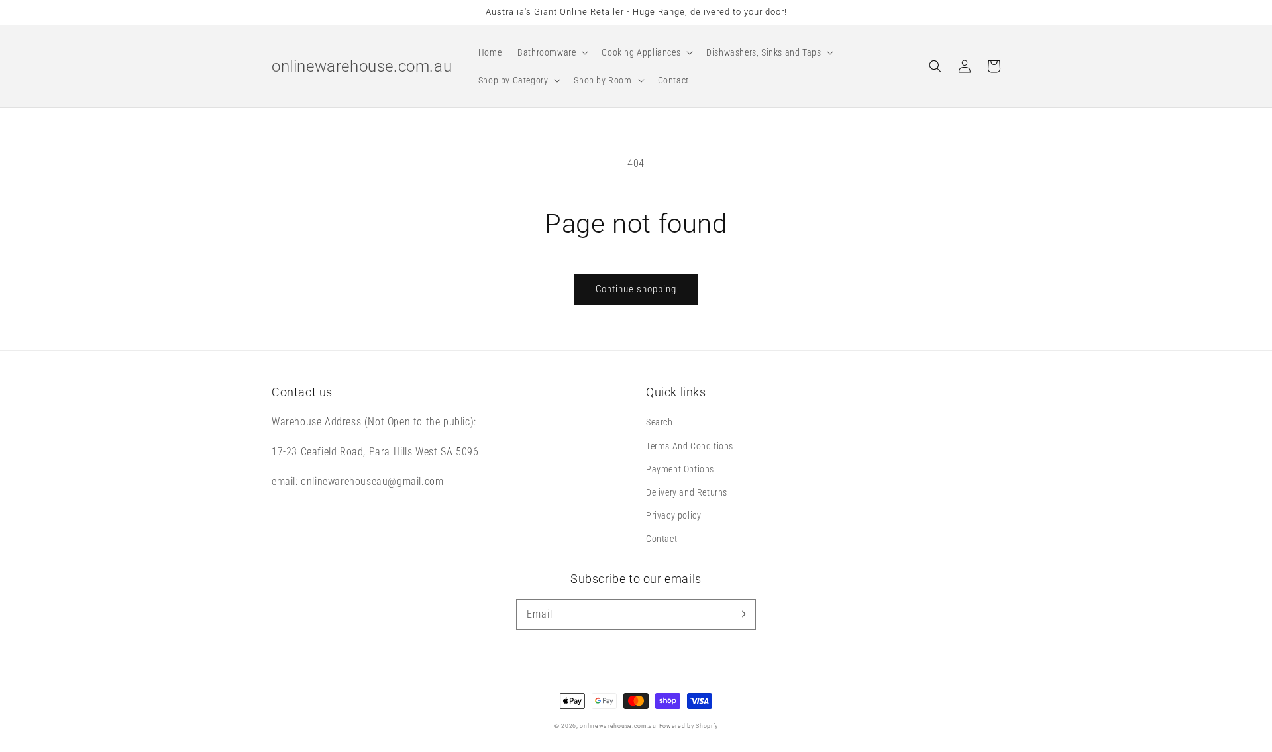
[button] (551, 52)
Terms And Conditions (689, 446)
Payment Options (680, 469)
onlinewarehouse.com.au (618, 725)
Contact (661, 538)
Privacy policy (673, 515)
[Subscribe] (740, 614)
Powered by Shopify (689, 725)
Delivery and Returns (686, 492)
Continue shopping (636, 289)
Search (659, 422)
